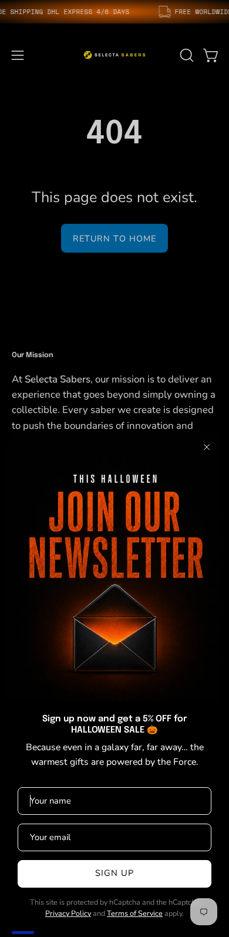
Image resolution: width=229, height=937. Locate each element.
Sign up (114, 873)
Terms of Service (135, 913)
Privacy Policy (68, 913)
